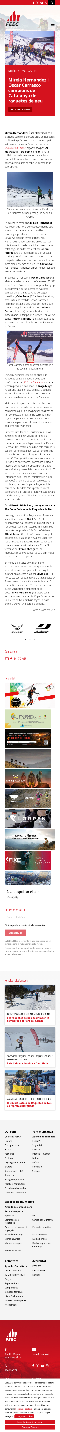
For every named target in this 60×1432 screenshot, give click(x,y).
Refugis (36, 1162)
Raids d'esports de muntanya (41, 1244)
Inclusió (36, 1149)
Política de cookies (23, 1409)
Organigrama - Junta (15, 1162)
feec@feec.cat (40, 1354)
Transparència (12, 1145)
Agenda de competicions (18, 1206)
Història (8, 1140)
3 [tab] (34, 639)
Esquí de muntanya (14, 1234)
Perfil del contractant (15, 1183)
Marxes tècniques (13, 1242)
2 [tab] (30, 639)
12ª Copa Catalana (32, 382)
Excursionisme (39, 1234)
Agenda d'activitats (16, 1266)
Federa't (36, 1140)
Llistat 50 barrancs (14, 1296)
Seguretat (37, 1145)
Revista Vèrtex (39, 1270)
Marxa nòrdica (39, 1238)
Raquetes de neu (20, 109)
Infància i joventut (41, 1153)
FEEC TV (36, 1266)
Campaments (11, 1287)
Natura (35, 1158)
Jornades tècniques (14, 1291)
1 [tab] (25, 639)
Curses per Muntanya (43, 1219)
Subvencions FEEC (14, 1170)
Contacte (36, 1378)
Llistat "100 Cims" (13, 1270)
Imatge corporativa (14, 1179)
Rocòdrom (10, 1175)
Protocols (9, 1158)
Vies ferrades (11, 1304)
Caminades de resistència (12, 1221)
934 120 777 (11, 1370)
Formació (37, 1166)
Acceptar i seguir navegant (30, 1422)
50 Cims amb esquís (15, 1274)
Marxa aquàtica (12, 1238)
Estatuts (9, 1149)
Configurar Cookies (24, 1416)
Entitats (8, 1166)
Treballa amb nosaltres (16, 1188)
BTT (34, 1215)
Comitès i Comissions (15, 1192)
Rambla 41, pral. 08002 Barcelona (13, 1356)
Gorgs (8, 1279)
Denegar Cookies (30, 1427)
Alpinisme (9, 1215)
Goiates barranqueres (15, 1300)
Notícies (14, 71)
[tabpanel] (17, 628)
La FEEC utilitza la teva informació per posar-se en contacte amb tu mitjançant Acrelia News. (28, 942)
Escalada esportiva (41, 1227)
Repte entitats (12, 1283)
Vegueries (9, 1153)
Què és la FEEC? (13, 1136)
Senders (36, 1170)
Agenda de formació (43, 1136)
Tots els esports (14, 1211)
